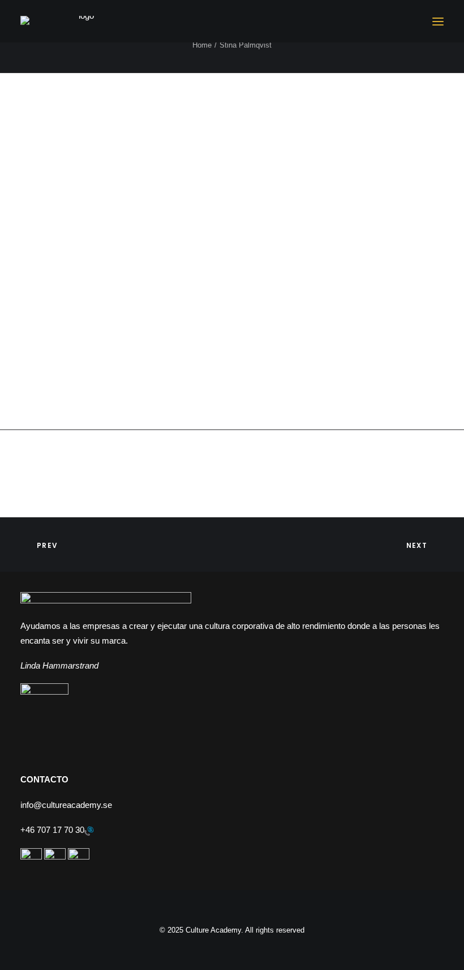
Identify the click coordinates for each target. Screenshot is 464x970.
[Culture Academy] (81, 21)
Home (202, 45)
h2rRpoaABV (143, 153)
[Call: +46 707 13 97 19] (88, 830)
